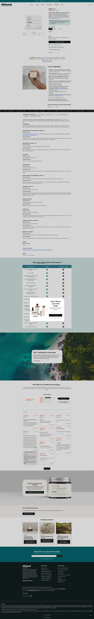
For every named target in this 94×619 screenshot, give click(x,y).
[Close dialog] (63, 298)
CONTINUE (55, 315)
